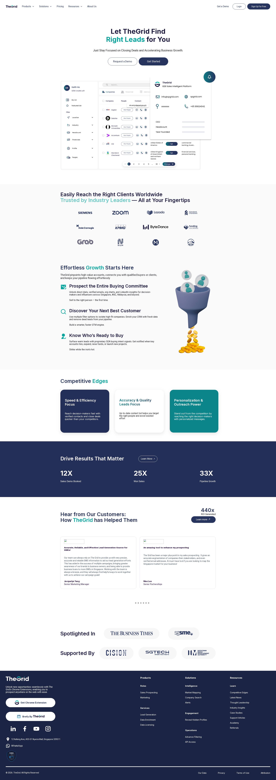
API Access (190, 742)
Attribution (265, 773)
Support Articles (237, 718)
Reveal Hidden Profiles (196, 720)
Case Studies (236, 713)
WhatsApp (17, 745)
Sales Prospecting (149, 692)
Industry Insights (237, 707)
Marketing (145, 697)
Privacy (221, 773)
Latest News (235, 697)
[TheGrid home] (11, 6)
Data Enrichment (148, 720)
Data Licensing (147, 725)
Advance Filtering (193, 737)
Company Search (193, 697)
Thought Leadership (239, 702)
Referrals (234, 728)
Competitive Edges (239, 692)
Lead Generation (148, 714)
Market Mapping (193, 692)
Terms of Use (242, 773)
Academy (234, 723)
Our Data (202, 773)
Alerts (187, 702)
